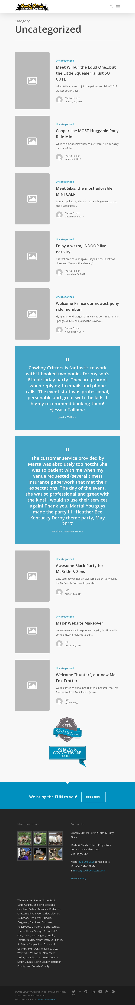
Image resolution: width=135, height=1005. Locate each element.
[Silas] (55, 854)
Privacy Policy (78, 878)
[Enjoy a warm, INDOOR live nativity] (85, 256)
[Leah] (55, 838)
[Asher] (24, 854)
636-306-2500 (87, 861)
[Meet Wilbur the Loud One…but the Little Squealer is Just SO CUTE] (85, 80)
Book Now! (93, 796)
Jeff (67, 590)
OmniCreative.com (46, 999)
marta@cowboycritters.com (89, 870)
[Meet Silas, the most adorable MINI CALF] (85, 198)
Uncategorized (65, 60)
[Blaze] (24, 838)
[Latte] (40, 838)
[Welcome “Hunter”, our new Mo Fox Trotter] (85, 685)
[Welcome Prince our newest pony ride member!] (85, 314)
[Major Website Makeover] (85, 630)
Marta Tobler (72, 98)
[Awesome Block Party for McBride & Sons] (85, 576)
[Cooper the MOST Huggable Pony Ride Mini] (85, 141)
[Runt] (40, 854)
